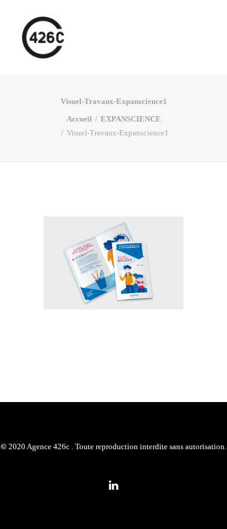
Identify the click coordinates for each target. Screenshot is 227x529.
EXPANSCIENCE (130, 118)
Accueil (79, 118)
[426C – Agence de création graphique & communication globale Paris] (43, 37)
